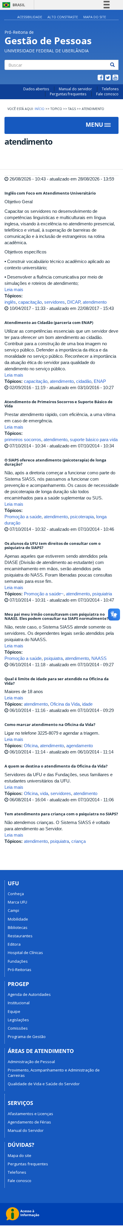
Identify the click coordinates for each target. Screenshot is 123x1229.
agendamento (79, 745)
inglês (10, 302)
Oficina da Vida (65, 704)
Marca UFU (17, 902)
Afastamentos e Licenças (30, 1113)
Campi (13, 910)
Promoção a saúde (22, 516)
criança (78, 841)
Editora (14, 944)
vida (44, 793)
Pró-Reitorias (19, 969)
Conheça (16, 893)
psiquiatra (53, 658)
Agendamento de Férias (29, 1122)
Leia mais (13, 289)
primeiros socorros (22, 439)
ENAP (100, 381)
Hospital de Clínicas (25, 952)
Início (39, 109)
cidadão (83, 381)
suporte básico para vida (94, 439)
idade (87, 704)
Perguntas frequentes (68, 94)
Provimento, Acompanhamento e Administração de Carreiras (54, 1072)
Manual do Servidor (26, 1130)
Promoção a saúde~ (44, 593)
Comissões (18, 1028)
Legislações (18, 1019)
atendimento (95, 302)
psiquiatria (102, 593)
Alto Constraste (62, 17)
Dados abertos (36, 88)
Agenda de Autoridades (29, 994)
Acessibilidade (29, 17)
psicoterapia (82, 516)
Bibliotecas (17, 927)
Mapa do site (19, 1155)
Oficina (31, 745)
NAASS (99, 658)
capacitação (30, 302)
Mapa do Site (94, 17)
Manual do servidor (75, 88)
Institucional (19, 1002)
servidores (54, 302)
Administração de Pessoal (31, 1061)
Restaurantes (20, 935)
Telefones (110, 88)
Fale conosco (107, 94)
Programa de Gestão (27, 1036)
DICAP (73, 302)
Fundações (18, 961)
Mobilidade (18, 919)
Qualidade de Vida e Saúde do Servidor (44, 1083)
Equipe (14, 1011)
